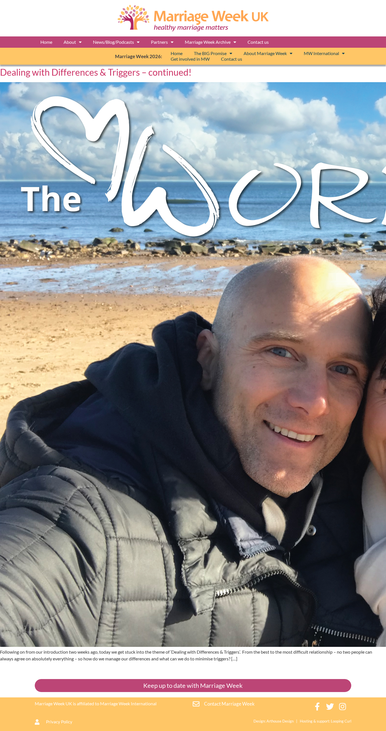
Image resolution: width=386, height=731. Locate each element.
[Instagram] (343, 706)
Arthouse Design (280, 721)
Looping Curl (341, 721)
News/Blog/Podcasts (113, 42)
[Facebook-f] (317, 706)
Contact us (258, 42)
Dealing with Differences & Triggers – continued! (96, 72)
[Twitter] (330, 706)
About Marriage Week (265, 53)
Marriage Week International (128, 703)
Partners (159, 42)
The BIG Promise (210, 53)
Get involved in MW (190, 59)
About (70, 42)
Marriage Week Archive (208, 42)
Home (46, 42)
